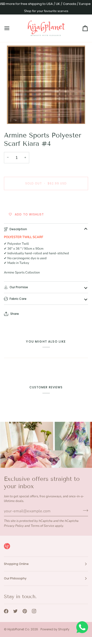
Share (14, 314)
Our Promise (19, 287)
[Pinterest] (25, 611)
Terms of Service (42, 526)
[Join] (84, 511)
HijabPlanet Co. (18, 629)
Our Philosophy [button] (15, 578)
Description (18, 229)
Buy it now (46, 200)
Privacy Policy (14, 526)
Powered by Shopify (54, 629)
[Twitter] (15, 611)
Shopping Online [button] (16, 564)
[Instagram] (34, 611)
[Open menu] (11, 28)
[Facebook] (6, 611)
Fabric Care (18, 299)
